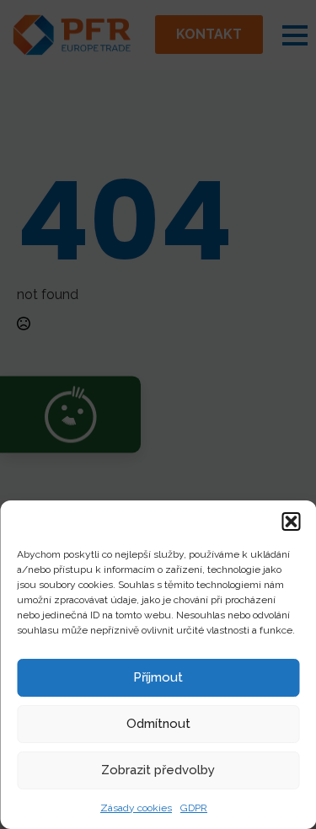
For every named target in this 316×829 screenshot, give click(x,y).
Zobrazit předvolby (158, 770)
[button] (290, 521)
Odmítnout (158, 723)
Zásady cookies (136, 808)
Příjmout (158, 677)
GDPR (193, 808)
